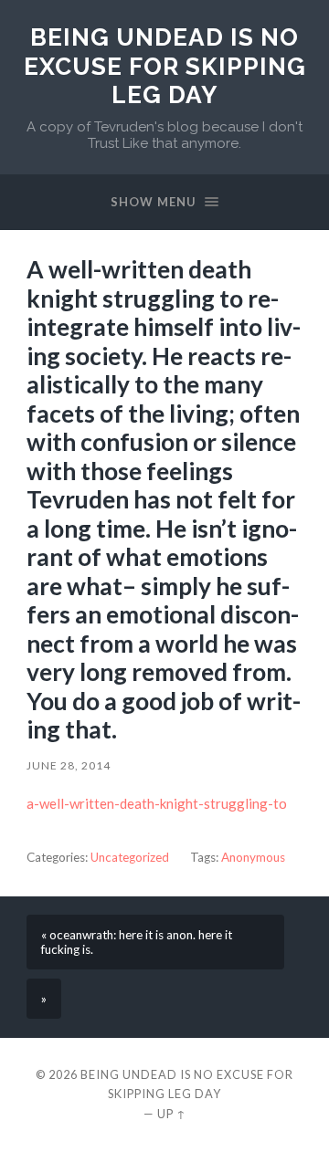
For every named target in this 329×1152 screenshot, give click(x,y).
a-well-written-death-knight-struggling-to (157, 803)
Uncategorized (129, 857)
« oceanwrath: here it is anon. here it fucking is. (136, 942)
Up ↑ (171, 1113)
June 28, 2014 (69, 765)
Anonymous (253, 857)
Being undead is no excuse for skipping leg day (165, 66)
